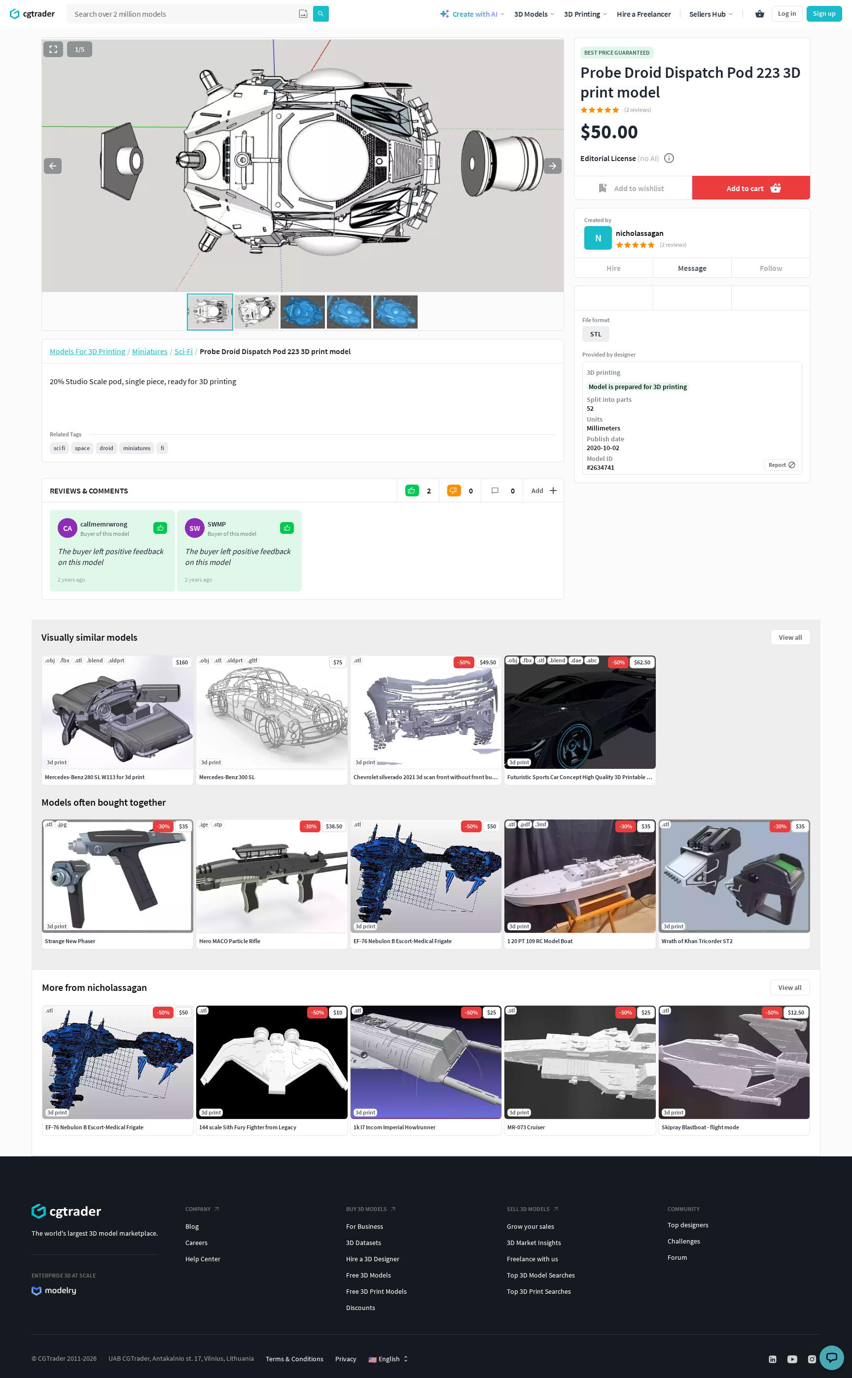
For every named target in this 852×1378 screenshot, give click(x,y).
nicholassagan (640, 233)
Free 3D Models (368, 1275)
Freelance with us (532, 1258)
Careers (196, 1242)
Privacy (345, 1358)
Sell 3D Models (528, 1209)
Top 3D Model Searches (541, 1275)
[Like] (613, 298)
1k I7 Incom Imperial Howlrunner (394, 1127)
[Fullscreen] (53, 49)
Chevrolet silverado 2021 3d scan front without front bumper (429, 777)
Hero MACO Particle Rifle (229, 941)
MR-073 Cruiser (526, 1127)
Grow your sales (530, 1226)
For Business (364, 1226)
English (384, 1359)
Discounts (360, 1307)
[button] (303, 14)
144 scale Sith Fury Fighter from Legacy (247, 1127)
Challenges (684, 1241)
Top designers (688, 1224)
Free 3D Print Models (376, 1291)
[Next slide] (553, 166)
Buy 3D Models (366, 1209)
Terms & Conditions (294, 1358)
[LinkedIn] (773, 1359)
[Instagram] (813, 1359)
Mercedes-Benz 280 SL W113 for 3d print (94, 777)
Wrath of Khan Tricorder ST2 (697, 941)
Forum (677, 1257)
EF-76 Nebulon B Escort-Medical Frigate (94, 1127)
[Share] (771, 298)
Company (198, 1209)
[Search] (321, 14)
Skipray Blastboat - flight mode (700, 1127)
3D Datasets (363, 1242)
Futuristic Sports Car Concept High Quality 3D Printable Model (584, 777)
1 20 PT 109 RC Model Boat (539, 941)
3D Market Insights (534, 1242)
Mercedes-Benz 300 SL (227, 777)
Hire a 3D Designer (372, 1258)
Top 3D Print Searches (539, 1291)
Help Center (202, 1258)
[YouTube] (793, 1359)
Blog (192, 1226)
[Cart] (760, 14)
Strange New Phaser (70, 941)
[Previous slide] (53, 166)
